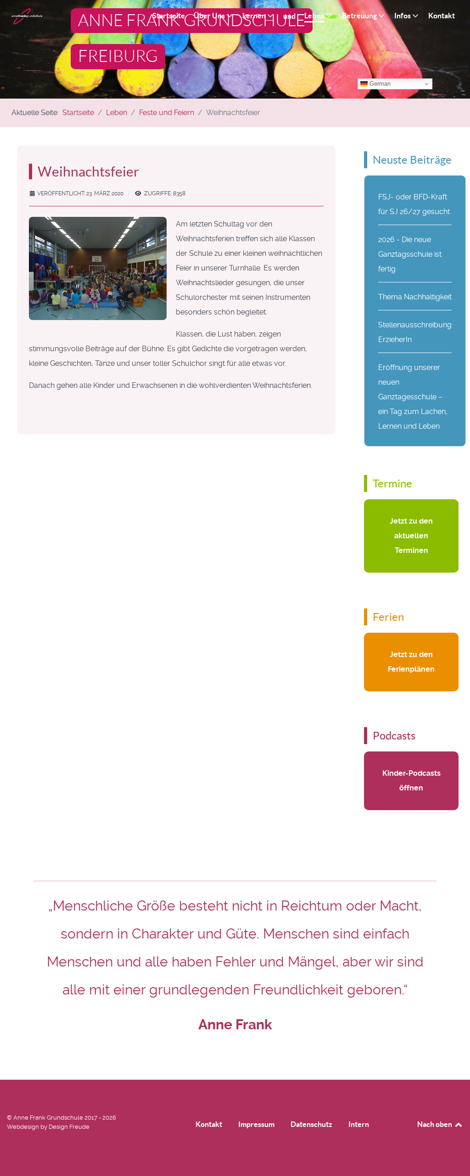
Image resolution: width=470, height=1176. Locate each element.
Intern (358, 1124)
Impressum (256, 1124)
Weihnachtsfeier (88, 171)
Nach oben (435, 1124)
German (379, 83)
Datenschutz (311, 1124)
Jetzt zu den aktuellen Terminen (411, 536)
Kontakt (209, 1124)
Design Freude (69, 1126)
